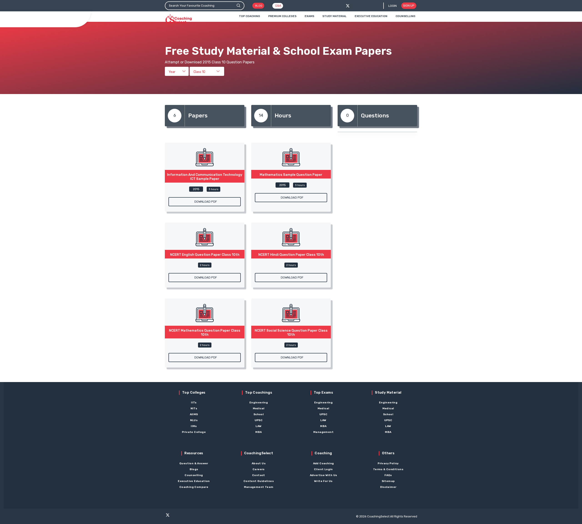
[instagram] (184, 517)
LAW (258, 426)
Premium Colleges (282, 16)
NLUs (194, 420)
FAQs (388, 475)
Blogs (194, 469)
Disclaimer (388, 487)
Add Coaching (323, 463)
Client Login (323, 469)
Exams (309, 16)
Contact (258, 475)
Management (323, 432)
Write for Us (323, 481)
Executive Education (371, 16)
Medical (259, 408)
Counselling (405, 16)
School (258, 414)
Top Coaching (249, 16)
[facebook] (355, 6)
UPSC (259, 420)
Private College (194, 432)
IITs (194, 402)
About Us (259, 463)
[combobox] (177, 71)
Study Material (334, 16)
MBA (258, 432)
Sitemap (388, 481)
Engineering (258, 402)
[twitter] (348, 6)
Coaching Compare (193, 487)
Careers (259, 469)
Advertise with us (323, 475)
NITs (194, 408)
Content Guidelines (258, 481)
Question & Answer (193, 463)
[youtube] (193, 517)
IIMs (194, 426)
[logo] (178, 19)
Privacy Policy (388, 463)
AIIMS (194, 414)
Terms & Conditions (388, 469)
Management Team (258, 487)
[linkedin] (202, 517)
